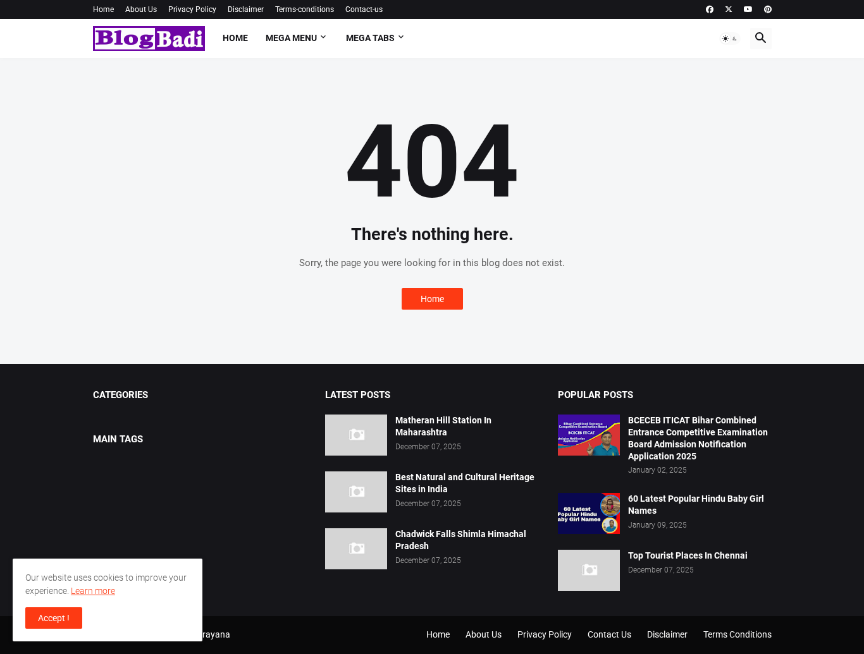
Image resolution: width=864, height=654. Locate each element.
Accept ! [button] (54, 618)
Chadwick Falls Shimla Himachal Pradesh (460, 540)
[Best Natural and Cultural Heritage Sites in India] (356, 491)
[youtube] (748, 9)
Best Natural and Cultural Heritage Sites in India (464, 483)
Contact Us (609, 634)
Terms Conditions (737, 634)
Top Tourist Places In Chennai (688, 555)
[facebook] (709, 9)
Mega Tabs (370, 38)
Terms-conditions (304, 9)
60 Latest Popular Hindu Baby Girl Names (696, 505)
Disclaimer (246, 9)
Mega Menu (291, 38)
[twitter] (728, 9)
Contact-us (364, 9)
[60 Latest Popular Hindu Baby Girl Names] (589, 513)
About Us (141, 9)
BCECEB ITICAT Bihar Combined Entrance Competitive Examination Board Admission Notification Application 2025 (698, 438)
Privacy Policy (192, 9)
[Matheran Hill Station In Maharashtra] (356, 435)
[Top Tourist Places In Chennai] (589, 570)
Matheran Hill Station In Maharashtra (443, 426)
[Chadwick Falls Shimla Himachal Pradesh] (356, 548)
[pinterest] (768, 9)
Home (103, 9)
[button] (730, 38)
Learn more (93, 591)
